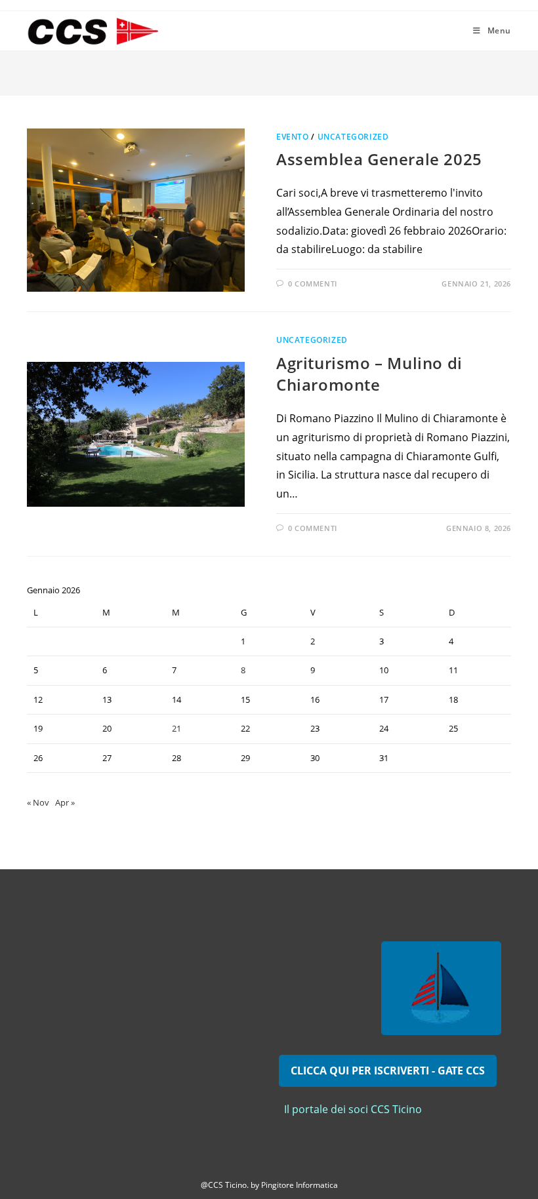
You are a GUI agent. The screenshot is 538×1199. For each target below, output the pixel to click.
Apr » (65, 802)
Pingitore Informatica (299, 1184)
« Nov (38, 802)
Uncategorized (353, 136)
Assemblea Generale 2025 (379, 159)
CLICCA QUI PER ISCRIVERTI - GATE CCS (388, 1070)
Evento (292, 136)
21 (176, 728)
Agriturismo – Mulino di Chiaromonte (369, 374)
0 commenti (312, 283)
